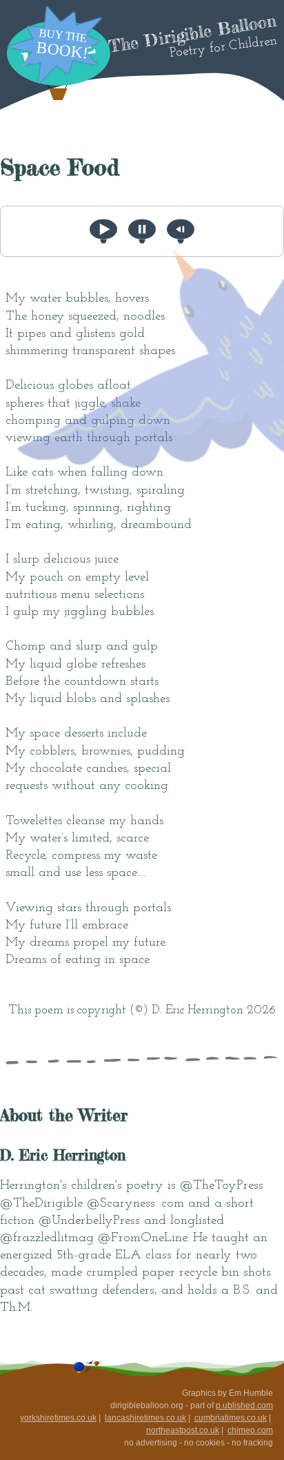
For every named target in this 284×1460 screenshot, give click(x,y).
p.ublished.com (244, 1405)
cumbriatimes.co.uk (230, 1418)
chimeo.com (250, 1430)
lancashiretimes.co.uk (145, 1418)
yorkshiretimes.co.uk (58, 1418)
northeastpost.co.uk (182, 1430)
